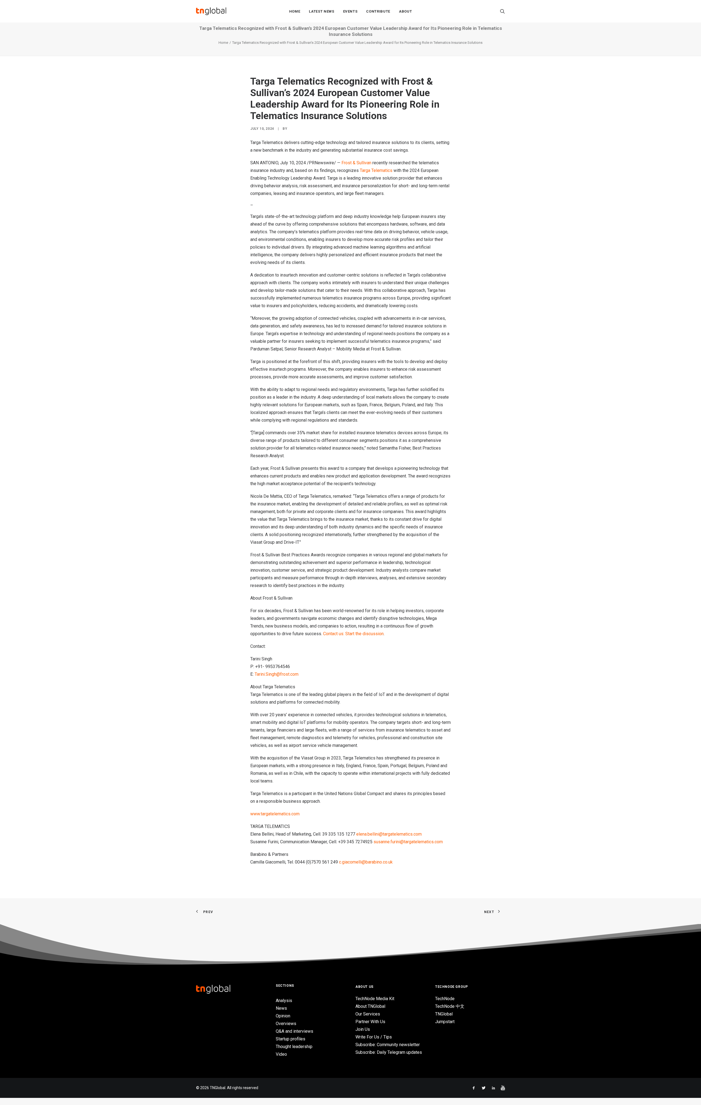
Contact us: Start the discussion (353, 633)
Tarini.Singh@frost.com (276, 674)
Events (350, 11)
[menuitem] (294, 11)
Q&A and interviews (294, 1031)
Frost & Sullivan (356, 162)
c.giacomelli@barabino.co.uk (366, 862)
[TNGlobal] (211, 11)
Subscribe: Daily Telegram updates (388, 1052)
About (405, 11)
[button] (502, 11)
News (281, 1008)
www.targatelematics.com (275, 813)
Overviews (286, 1023)
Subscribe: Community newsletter (387, 1044)
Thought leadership (294, 1046)
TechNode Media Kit (374, 998)
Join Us (362, 1029)
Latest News (321, 11)
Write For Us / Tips (373, 1037)
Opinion (283, 1015)
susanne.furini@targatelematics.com (408, 841)
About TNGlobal (370, 1006)
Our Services (367, 1014)
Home (294, 11)
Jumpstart (445, 1021)
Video (281, 1054)
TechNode (445, 998)
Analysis (284, 1000)
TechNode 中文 (449, 1006)
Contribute (378, 11)
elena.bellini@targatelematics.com (389, 834)
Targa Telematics (376, 170)
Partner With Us (370, 1021)
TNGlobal (444, 1014)
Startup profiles (290, 1038)
